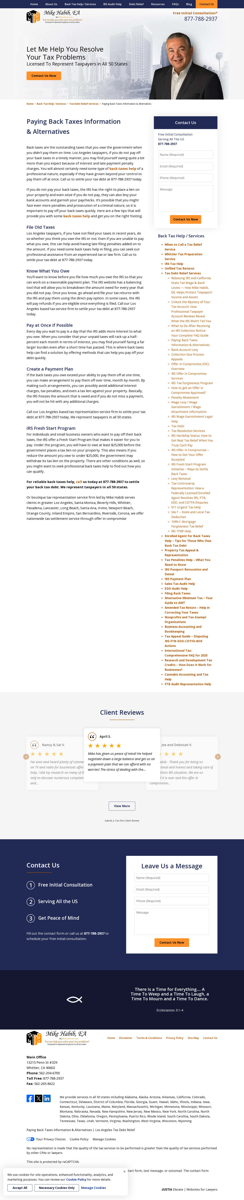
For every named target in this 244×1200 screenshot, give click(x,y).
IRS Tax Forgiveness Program (192, 383)
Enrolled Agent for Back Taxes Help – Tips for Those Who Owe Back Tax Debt (188, 541)
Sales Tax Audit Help (180, 584)
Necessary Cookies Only (57, 1188)
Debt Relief (136, 4)
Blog (189, 4)
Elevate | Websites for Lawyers (189, 1189)
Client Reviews (122, 712)
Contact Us (207, 4)
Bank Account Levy (184, 350)
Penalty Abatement (185, 397)
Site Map (193, 1038)
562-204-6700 (49, 1073)
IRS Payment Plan (178, 579)
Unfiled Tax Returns (179, 268)
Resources (158, 4)
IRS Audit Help (112, 4)
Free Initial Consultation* (195, 13)
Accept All (20, 1188)
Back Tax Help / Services (80, 4)
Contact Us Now (44, 76)
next (218, 759)
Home (34, 4)
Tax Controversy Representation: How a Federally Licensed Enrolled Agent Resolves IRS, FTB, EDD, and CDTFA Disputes (190, 492)
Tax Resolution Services (188, 431)
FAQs (175, 4)
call (79, 482)
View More (122, 806)
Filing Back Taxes (177, 593)
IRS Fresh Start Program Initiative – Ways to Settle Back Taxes (189, 469)
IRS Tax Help (174, 264)
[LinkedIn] (47, 1098)
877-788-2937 (200, 18)
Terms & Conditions (149, 1038)
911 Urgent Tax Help (186, 507)
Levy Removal (181, 478)
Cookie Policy (79, 1139)
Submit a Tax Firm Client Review (122, 820)
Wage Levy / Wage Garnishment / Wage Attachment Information (188, 407)
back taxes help (122, 168)
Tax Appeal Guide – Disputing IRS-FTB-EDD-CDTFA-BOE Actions (186, 641)
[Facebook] (30, 1098)
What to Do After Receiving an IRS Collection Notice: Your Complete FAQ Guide (190, 330)
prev (26, 759)
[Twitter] (38, 1098)
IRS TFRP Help (181, 531)
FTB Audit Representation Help (188, 684)
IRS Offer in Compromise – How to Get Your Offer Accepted (190, 455)
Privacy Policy (175, 1038)
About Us (51, 4)
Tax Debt (177, 426)
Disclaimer (125, 1038)
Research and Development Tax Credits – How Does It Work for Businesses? (188, 665)
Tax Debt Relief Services (84, 103)
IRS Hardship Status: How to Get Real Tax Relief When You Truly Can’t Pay (192, 440)
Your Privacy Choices (51, 1139)
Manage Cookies (104, 1139)
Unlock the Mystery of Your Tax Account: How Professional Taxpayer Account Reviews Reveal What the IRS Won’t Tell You (191, 311)
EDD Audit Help (176, 588)
